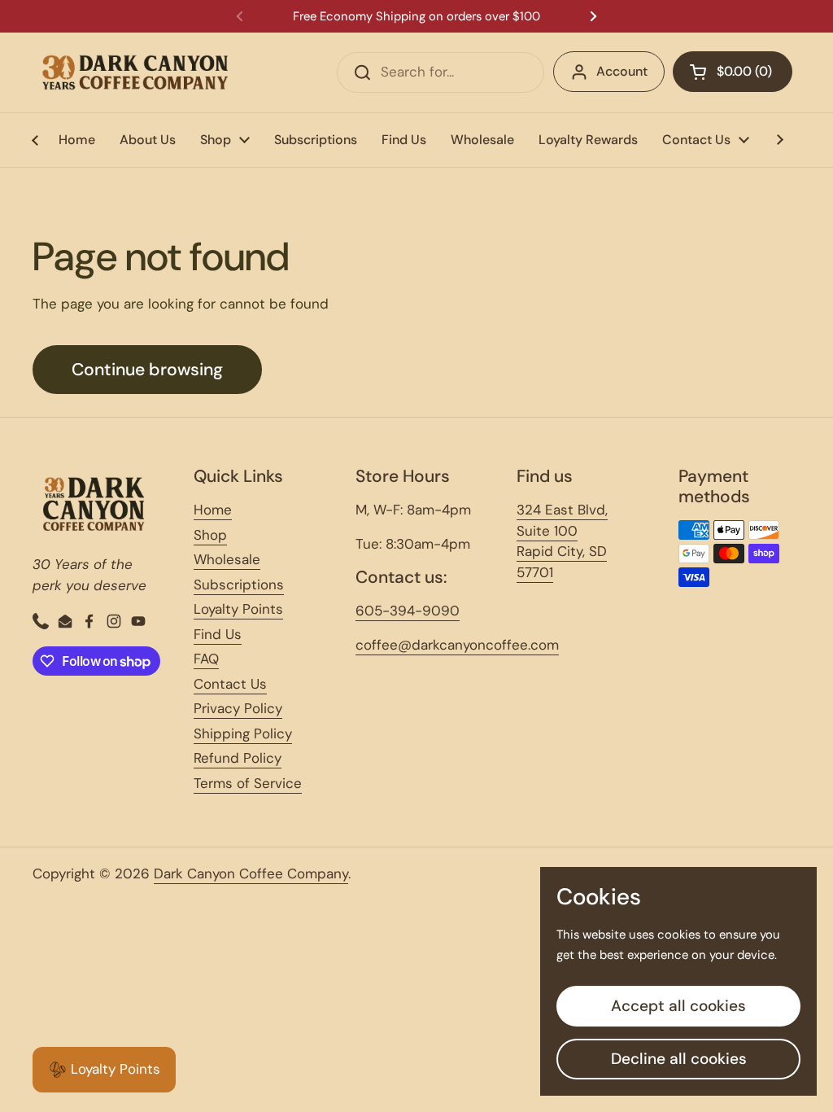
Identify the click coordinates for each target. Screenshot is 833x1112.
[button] (732, 71)
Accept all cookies (678, 1006)
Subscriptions (239, 584)
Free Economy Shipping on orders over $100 (416, 17)
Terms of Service (248, 783)
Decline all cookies (679, 1059)
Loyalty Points (238, 609)
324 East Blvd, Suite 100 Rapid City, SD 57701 (562, 541)
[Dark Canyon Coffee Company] (135, 72)
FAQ (206, 659)
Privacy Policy (238, 708)
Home (213, 510)
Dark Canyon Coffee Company (251, 873)
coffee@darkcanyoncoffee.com (457, 645)
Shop (210, 535)
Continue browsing (147, 369)
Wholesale (227, 559)
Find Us (218, 634)
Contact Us (230, 684)
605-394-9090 (407, 610)
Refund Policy (237, 758)
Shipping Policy (243, 733)
